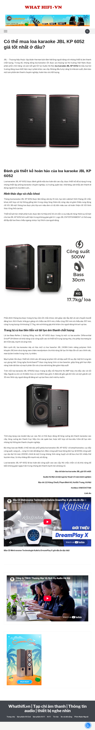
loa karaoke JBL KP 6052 (66, 66)
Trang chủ (11, 717)
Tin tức (56, 717)
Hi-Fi (49, 717)
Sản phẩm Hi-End (24, 717)
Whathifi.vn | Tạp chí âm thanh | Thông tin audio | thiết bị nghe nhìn (47, 708)
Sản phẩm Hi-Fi (39, 717)
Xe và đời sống (66, 717)
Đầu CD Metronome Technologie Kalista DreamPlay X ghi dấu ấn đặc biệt (37, 550)
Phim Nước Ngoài (81, 717)
